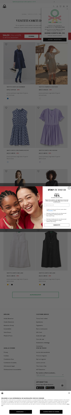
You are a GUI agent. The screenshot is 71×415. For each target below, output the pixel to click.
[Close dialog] (69, 188)
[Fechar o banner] (69, 393)
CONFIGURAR (20, 411)
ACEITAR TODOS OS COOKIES (51, 411)
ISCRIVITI (56, 225)
